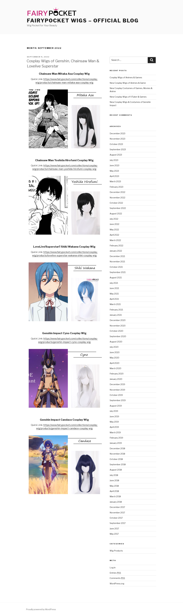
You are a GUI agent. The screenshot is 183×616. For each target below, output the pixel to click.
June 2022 (114, 224)
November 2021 (117, 261)
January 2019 (116, 443)
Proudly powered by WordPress (41, 609)
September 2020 (118, 336)
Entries (115, 573)
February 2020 (117, 373)
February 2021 (116, 309)
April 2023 (114, 176)
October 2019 (116, 395)
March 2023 (115, 181)
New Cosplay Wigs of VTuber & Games (128, 97)
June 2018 (114, 480)
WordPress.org (117, 583)
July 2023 (114, 160)
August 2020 (116, 341)
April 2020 (114, 363)
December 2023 (117, 133)
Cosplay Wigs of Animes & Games (126, 77)
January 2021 (116, 315)
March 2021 (115, 304)
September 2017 (118, 523)
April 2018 (114, 491)
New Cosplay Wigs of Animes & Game (128, 83)
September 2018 (118, 464)
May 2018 (114, 486)
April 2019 (114, 427)
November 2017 (117, 512)
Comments (117, 578)
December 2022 (117, 192)
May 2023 (114, 171)
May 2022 (114, 229)
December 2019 (117, 384)
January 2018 (116, 502)
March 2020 (115, 368)
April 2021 (114, 299)
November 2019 (117, 390)
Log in (113, 567)
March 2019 (115, 432)
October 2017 (116, 518)
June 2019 (114, 416)
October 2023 (116, 144)
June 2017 (114, 528)
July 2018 (114, 475)
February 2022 (116, 245)
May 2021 (114, 293)
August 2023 (116, 155)
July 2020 (114, 347)
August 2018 (116, 469)
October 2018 (116, 459)
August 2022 (116, 213)
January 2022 (116, 251)
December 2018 (117, 448)
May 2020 (114, 357)
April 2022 (114, 235)
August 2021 (116, 277)
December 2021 (117, 256)
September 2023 (118, 149)
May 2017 (114, 534)
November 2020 (118, 325)
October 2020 (116, 331)
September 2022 (118, 208)
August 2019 (116, 406)
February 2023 (116, 187)
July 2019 (114, 411)
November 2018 (117, 454)
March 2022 (115, 240)
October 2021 (116, 267)
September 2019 (118, 400)
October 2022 (116, 203)
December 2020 (118, 320)
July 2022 (114, 219)
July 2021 (114, 283)
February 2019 (116, 438)
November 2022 (117, 197)
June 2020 (115, 352)
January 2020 (116, 379)
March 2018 (115, 496)
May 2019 (114, 422)
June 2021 (114, 288)
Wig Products (116, 550)
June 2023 (114, 165)
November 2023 (117, 139)
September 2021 (118, 272)
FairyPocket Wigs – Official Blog (83, 20)
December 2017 (117, 507)
